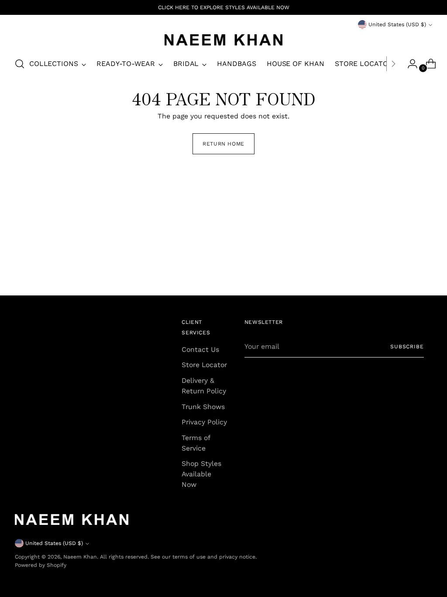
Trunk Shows (203, 407)
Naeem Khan (80, 557)
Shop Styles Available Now (201, 473)
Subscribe (407, 347)
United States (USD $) (397, 24)
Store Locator (204, 365)
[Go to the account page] (409, 64)
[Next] (393, 64)
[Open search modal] (19, 64)
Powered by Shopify (40, 565)
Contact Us (200, 349)
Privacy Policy (204, 422)
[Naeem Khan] (223, 39)
